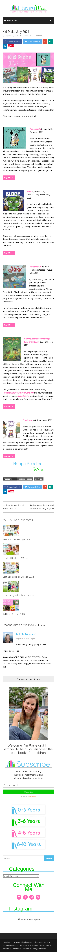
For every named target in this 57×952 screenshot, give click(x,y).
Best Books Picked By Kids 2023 (18, 539)
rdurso (25, 35)
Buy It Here (8, 177)
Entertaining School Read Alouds (18, 595)
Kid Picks (38, 479)
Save (12, 46)
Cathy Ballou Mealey (26, 634)
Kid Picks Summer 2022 (14, 614)
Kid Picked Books (25, 479)
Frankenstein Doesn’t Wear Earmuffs (18, 392)
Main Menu (12, 20)
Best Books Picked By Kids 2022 (18, 576)
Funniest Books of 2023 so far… (18, 558)
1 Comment (37, 35)
